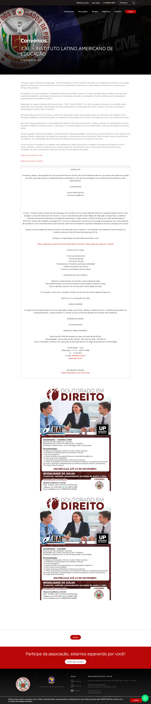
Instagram (78, 681)
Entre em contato (75, 661)
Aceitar (136, 700)
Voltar (75, 637)
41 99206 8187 (109, 3)
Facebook (77, 686)
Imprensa (106, 12)
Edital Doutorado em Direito (32, 161)
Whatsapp (145, 698)
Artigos (95, 12)
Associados (82, 12)
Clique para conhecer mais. (31, 155)
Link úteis (96, 3)
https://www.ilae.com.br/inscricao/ (75, 373)
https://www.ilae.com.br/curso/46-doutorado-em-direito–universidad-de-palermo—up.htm (75, 244)
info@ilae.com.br (78, 355)
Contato (117, 12)
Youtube (77, 691)
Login (130, 12)
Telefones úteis (82, 3)
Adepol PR (26, 12)
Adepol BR (51, 680)
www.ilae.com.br (75, 358)
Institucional (69, 12)
